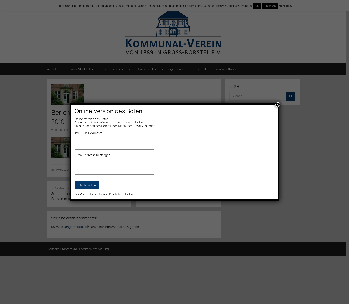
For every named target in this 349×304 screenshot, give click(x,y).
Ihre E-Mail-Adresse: (88, 133)
